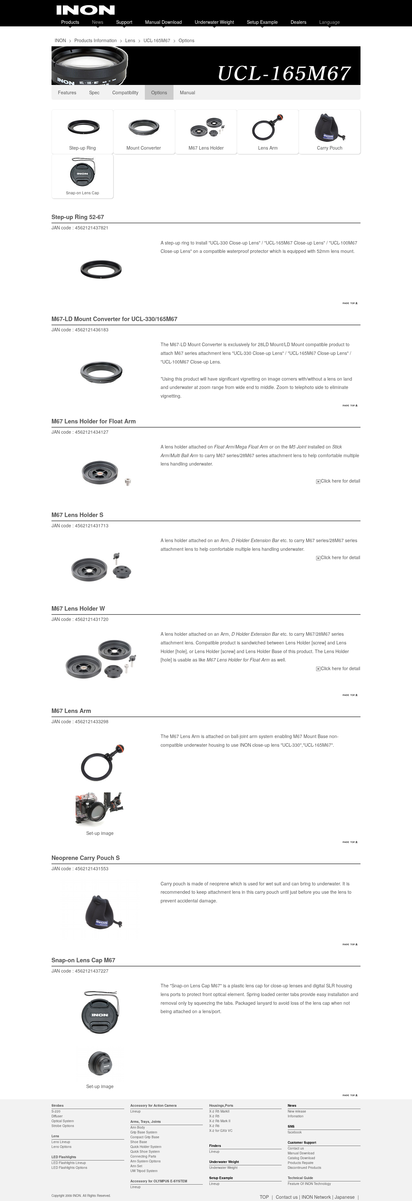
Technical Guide (300, 1178)
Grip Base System (143, 1132)
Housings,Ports (221, 1105)
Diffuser (57, 1116)
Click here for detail (340, 480)
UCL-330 (291, 745)
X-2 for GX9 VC (220, 1130)
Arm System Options (145, 1161)
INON (60, 40)
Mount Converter (143, 147)
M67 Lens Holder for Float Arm (238, 659)
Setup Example (262, 22)
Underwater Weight (214, 22)
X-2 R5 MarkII (219, 1111)
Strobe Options (63, 1125)
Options (159, 92)
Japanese (345, 1197)
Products (70, 22)
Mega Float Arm (251, 446)
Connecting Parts (143, 1156)
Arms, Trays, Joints (145, 1121)
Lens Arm (268, 147)
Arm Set (136, 1166)
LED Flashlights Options (69, 1167)
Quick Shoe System (145, 1151)
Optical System (63, 1121)
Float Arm (224, 446)
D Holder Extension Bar (255, 540)
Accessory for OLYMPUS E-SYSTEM (158, 1181)
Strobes (58, 1105)
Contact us (296, 1148)
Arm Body (137, 1127)
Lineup (135, 1111)
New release (297, 1111)
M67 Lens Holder (206, 147)
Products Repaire (301, 1162)
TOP (264, 1197)
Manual (187, 92)
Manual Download (163, 22)
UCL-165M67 (157, 40)
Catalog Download (301, 1158)
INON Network (316, 1197)
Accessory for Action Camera (153, 1105)
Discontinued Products (304, 1167)
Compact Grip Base (144, 1137)
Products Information (95, 40)
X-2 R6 (214, 1125)
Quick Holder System (145, 1146)
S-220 (56, 1111)
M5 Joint (297, 446)
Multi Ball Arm (184, 455)
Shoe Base (138, 1142)
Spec (94, 92)
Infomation (296, 1116)
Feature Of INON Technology (309, 1183)
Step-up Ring (82, 147)
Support (124, 22)
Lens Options (61, 1146)
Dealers (298, 22)
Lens (130, 40)
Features (67, 92)
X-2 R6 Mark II (219, 1121)
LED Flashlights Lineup (69, 1162)
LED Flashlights (64, 1157)
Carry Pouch (329, 147)
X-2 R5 (214, 1116)
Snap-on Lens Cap (82, 192)
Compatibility (125, 92)
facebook (295, 1132)
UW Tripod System (143, 1171)
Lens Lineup (61, 1142)
